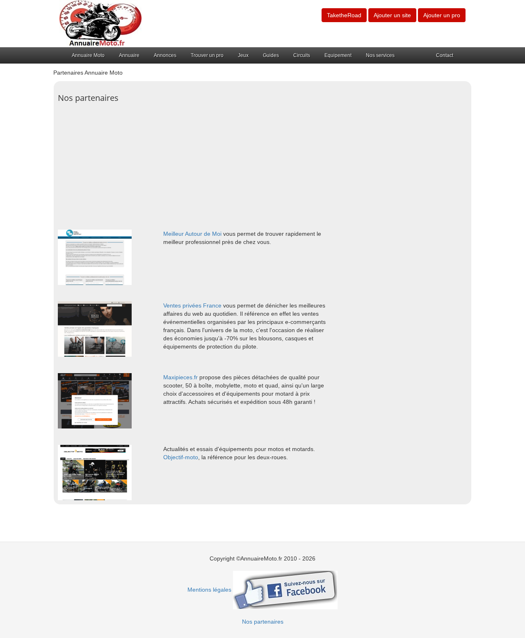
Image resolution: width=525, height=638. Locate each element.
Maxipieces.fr (180, 377)
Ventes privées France (192, 305)
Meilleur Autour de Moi (192, 233)
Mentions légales (209, 589)
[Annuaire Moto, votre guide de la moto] (100, 23)
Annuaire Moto (88, 55)
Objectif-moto (180, 457)
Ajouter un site (392, 15)
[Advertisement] (262, 164)
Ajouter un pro (441, 15)
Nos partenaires (262, 621)
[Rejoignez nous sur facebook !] (285, 589)
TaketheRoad (344, 15)
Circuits (301, 55)
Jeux (243, 55)
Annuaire (129, 55)
